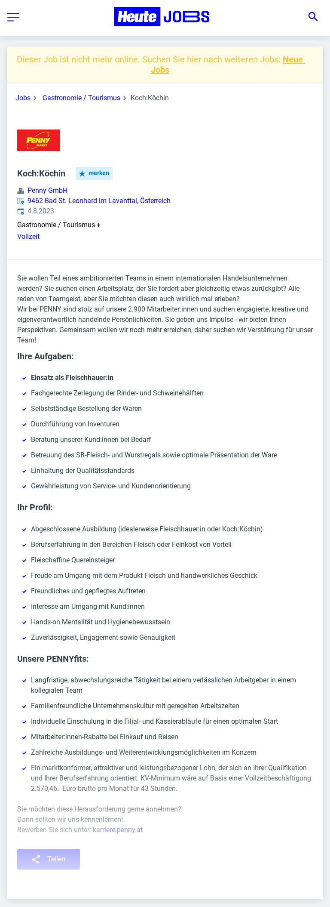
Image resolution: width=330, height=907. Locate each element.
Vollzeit (28, 236)
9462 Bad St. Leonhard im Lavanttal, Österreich (99, 201)
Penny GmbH (47, 190)
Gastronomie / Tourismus (81, 98)
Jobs (23, 98)
